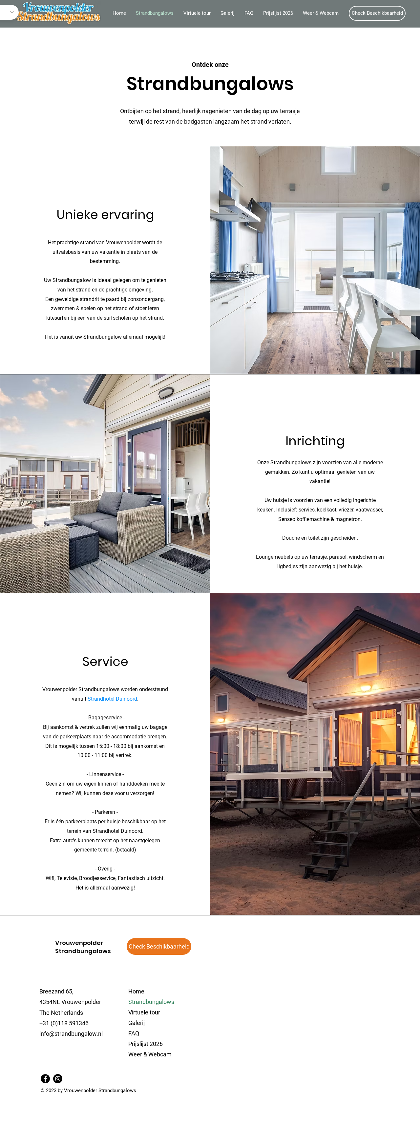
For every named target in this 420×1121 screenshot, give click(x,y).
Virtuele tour (144, 1012)
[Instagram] (57, 1078)
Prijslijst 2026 (145, 1043)
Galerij (136, 1022)
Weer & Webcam (150, 1054)
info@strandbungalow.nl (71, 1033)
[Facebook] (45, 1078)
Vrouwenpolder (79, 943)
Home (136, 991)
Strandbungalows (151, 1001)
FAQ (133, 1033)
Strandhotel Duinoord (112, 699)
